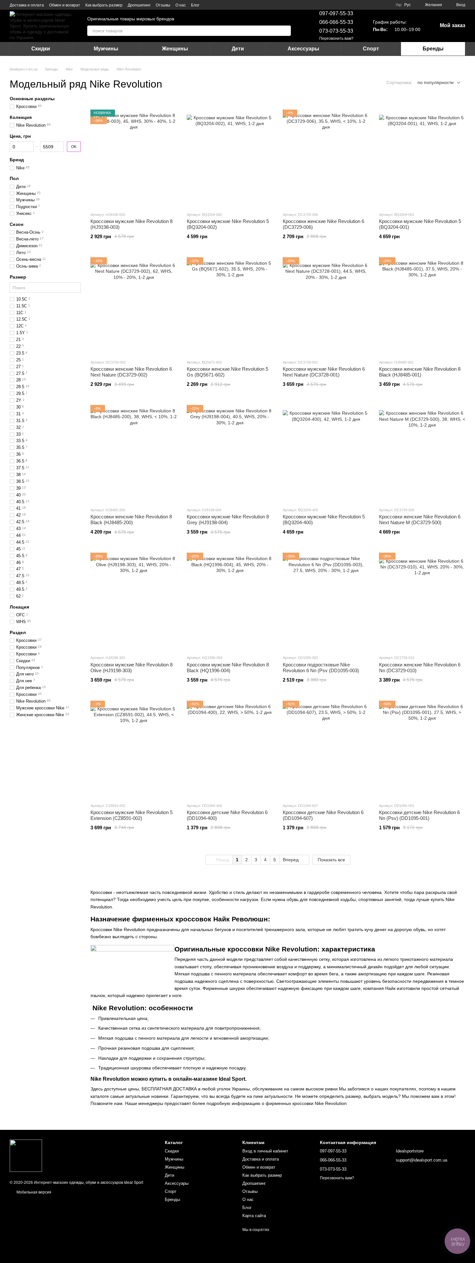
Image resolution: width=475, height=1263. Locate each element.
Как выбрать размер (103, 5)
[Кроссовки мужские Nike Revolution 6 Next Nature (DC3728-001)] (326, 305)
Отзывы (163, 5)
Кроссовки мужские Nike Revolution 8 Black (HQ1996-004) (228, 667)
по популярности (435, 82)
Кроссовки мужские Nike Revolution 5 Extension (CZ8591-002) (131, 815)
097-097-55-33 (336, 13)
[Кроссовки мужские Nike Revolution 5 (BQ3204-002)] (230, 158)
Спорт (371, 48)
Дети (238, 48)
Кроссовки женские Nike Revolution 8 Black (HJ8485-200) (131, 519)
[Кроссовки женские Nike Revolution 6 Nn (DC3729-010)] (422, 601)
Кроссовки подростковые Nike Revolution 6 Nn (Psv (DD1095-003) (321, 667)
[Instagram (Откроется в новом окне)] (208, 4)
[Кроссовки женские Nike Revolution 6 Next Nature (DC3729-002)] (133, 305)
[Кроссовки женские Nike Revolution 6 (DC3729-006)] (326, 158)
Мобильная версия (33, 1192)
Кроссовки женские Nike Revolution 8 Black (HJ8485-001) (419, 371)
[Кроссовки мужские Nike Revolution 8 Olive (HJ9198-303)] (133, 601)
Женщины (175, 48)
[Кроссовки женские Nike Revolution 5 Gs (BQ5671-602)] (230, 305)
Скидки (40, 48)
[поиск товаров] (285, 31)
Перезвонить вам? (336, 38)
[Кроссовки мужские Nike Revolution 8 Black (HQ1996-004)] (230, 601)
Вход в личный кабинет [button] (265, 1151)
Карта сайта (254, 1215)
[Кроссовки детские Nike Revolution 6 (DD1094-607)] (326, 749)
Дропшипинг (139, 5)
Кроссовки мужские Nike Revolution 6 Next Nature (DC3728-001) (324, 371)
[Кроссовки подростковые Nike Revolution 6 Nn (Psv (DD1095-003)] (326, 601)
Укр (399, 5)
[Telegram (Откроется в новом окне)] (216, 4)
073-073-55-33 (336, 31)
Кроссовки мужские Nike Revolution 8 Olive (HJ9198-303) (131, 667)
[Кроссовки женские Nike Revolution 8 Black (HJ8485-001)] (422, 305)
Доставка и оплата (27, 5)
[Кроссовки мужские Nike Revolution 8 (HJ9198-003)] (133, 158)
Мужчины (106, 48)
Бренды (433, 48)
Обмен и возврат (64, 5)
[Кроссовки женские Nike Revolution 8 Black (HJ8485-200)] (133, 453)
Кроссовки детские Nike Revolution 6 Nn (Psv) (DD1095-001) (419, 815)
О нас (180, 5)
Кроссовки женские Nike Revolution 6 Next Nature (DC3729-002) (131, 371)
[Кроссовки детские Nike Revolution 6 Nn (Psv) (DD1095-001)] (422, 749)
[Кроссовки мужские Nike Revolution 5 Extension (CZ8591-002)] (133, 749)
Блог (195, 5)
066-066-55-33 (336, 22)
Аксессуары (303, 48)
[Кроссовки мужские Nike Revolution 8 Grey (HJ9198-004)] (230, 453)
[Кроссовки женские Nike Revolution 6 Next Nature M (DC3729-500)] (422, 453)
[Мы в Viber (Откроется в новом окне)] (224, 4)
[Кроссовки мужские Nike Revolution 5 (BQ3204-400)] (326, 453)
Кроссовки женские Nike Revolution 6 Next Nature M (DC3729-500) (419, 519)
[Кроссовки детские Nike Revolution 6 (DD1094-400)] (230, 749)
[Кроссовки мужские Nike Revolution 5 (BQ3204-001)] (422, 158)
